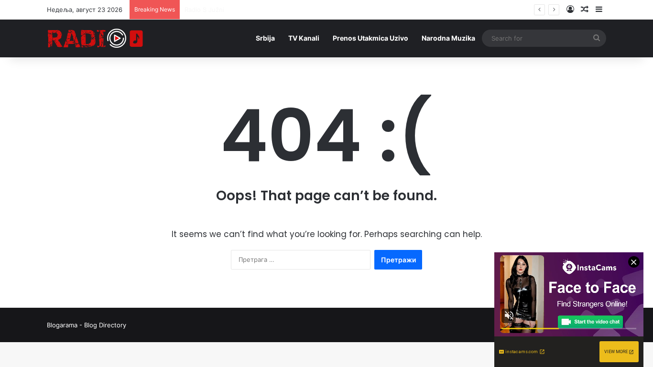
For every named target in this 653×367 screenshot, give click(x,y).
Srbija (265, 38)
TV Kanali (303, 38)
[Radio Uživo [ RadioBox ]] (95, 38)
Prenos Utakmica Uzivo (370, 38)
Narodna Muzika (448, 38)
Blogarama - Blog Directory (86, 325)
